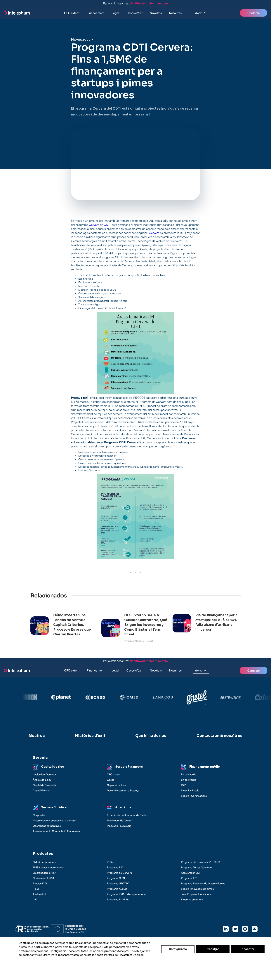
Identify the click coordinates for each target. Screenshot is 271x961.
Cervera (94, 225)
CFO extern (71, 13)
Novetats (156, 13)
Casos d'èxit (134, 13)
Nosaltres (175, 13)
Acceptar (248, 949)
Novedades (80, 39)
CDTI (107, 225)
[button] (95, 13)
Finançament (95, 13)
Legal (115, 13)
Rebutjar (213, 949)
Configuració (178, 949)
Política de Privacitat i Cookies (124, 955)
